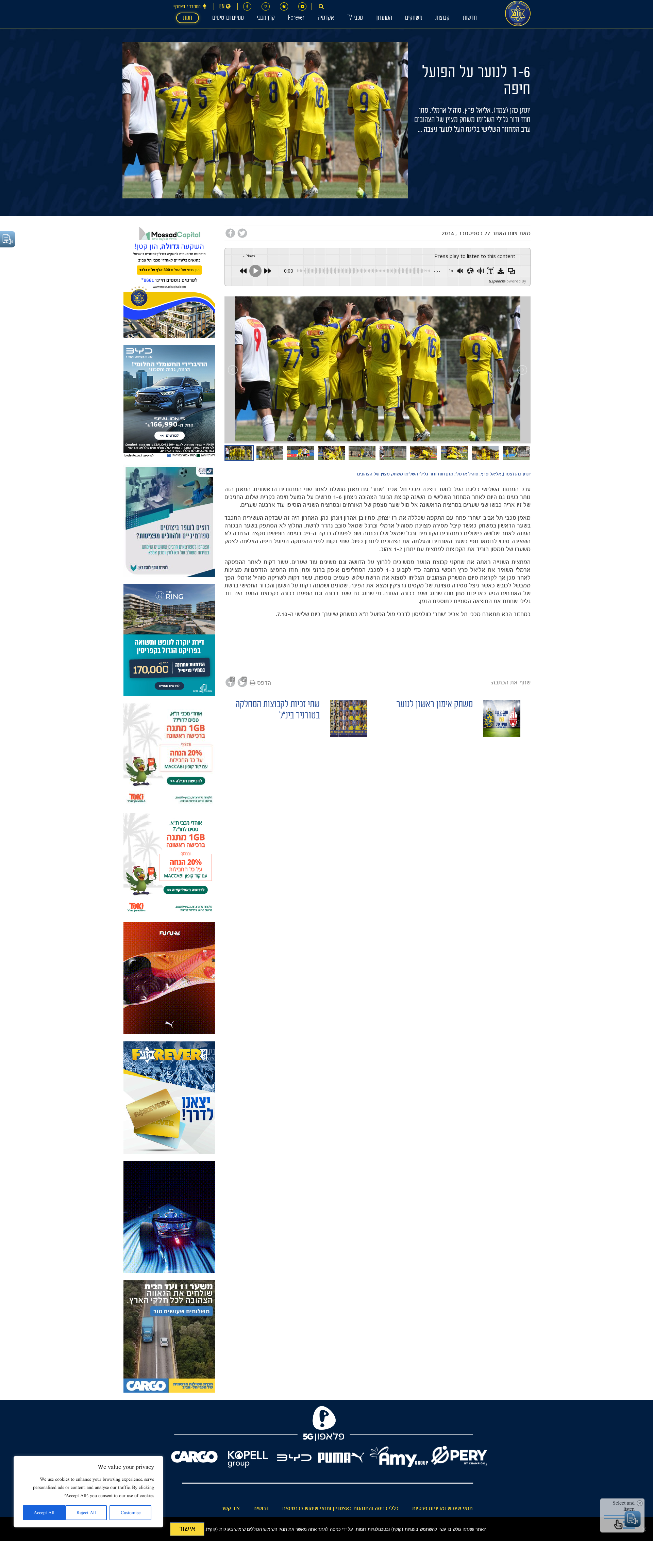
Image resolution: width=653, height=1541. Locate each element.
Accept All (44, 1512)
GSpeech (496, 281)
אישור (187, 1528)
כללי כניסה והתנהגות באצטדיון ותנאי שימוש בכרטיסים (340, 1508)
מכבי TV (355, 18)
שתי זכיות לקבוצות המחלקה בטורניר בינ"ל (277, 711)
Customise (130, 1512)
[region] (88, 1491)
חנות (187, 18)
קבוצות (442, 18)
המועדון (384, 18)
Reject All (86, 1512)
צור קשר (230, 1508)
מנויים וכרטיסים (228, 18)
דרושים (261, 1508)
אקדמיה (326, 18)
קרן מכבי (266, 18)
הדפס (264, 682)
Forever (296, 18)
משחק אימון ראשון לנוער (434, 705)
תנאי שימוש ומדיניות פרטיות (442, 1508)
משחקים (413, 18)
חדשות (470, 18)
